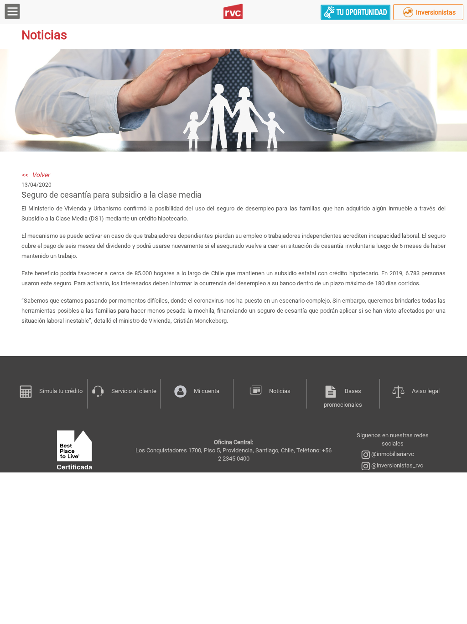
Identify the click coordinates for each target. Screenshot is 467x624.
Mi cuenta (206, 391)
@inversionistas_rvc (396, 465)
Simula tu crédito (61, 391)
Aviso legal (426, 391)
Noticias (280, 391)
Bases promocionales (343, 398)
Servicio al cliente (133, 391)
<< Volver (35, 174)
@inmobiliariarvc (392, 454)
